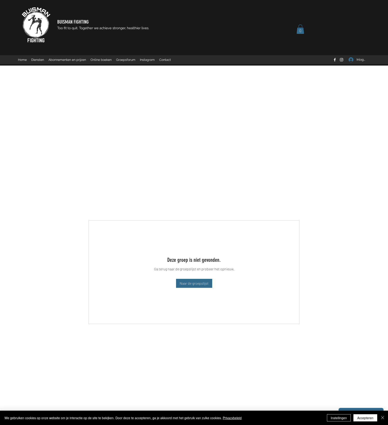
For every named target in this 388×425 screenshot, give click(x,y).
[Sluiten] (382, 417)
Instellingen (339, 418)
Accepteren (365, 418)
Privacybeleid (232, 418)
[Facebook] (335, 59)
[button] (300, 29)
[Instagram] (341, 59)
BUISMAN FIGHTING (73, 22)
